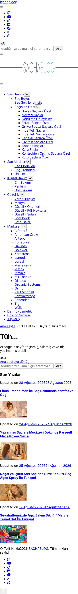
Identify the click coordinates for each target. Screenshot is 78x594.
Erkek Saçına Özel (35, 123)
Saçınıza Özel (25, 107)
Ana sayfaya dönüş (14, 362)
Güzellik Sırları (25, 214)
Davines (21, 246)
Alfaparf (21, 231)
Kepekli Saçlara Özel (37, 138)
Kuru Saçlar (30, 150)
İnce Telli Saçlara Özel (38, 134)
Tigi (17, 304)
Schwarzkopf (25, 296)
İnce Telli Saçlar (34, 130)
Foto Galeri (23, 222)
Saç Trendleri (25, 170)
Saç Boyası (23, 99)
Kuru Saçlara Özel (35, 157)
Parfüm (20, 186)
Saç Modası (16, 162)
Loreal (19, 261)
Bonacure (22, 242)
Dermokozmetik (19, 311)
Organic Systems (28, 284)
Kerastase (22, 254)
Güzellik (13, 194)
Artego (20, 238)
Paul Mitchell (24, 292)
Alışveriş (13, 319)
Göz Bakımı (23, 190)
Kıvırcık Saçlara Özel (37, 142)
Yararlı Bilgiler (25, 199)
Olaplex (20, 281)
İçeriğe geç (8, 2)
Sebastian (22, 300)
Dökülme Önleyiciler (37, 119)
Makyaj (20, 203)
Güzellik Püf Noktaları (31, 210)
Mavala (20, 273)
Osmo (19, 288)
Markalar (14, 226)
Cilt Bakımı (23, 182)
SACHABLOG (38, 549)
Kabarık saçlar (32, 146)
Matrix (19, 269)
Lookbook (22, 218)
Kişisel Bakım (17, 178)
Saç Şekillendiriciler (29, 102)
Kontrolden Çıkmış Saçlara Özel (46, 153)
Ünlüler (20, 174)
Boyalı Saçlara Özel (36, 111)
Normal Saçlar (32, 115)
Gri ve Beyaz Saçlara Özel (41, 126)
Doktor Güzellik (19, 315)
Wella (18, 307)
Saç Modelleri (25, 166)
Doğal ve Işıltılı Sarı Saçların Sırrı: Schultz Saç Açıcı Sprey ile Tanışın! (35, 476)
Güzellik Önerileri (27, 207)
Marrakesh (23, 265)
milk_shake (23, 277)
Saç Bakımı (15, 94)
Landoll (20, 258)
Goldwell (21, 250)
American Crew (26, 235)
